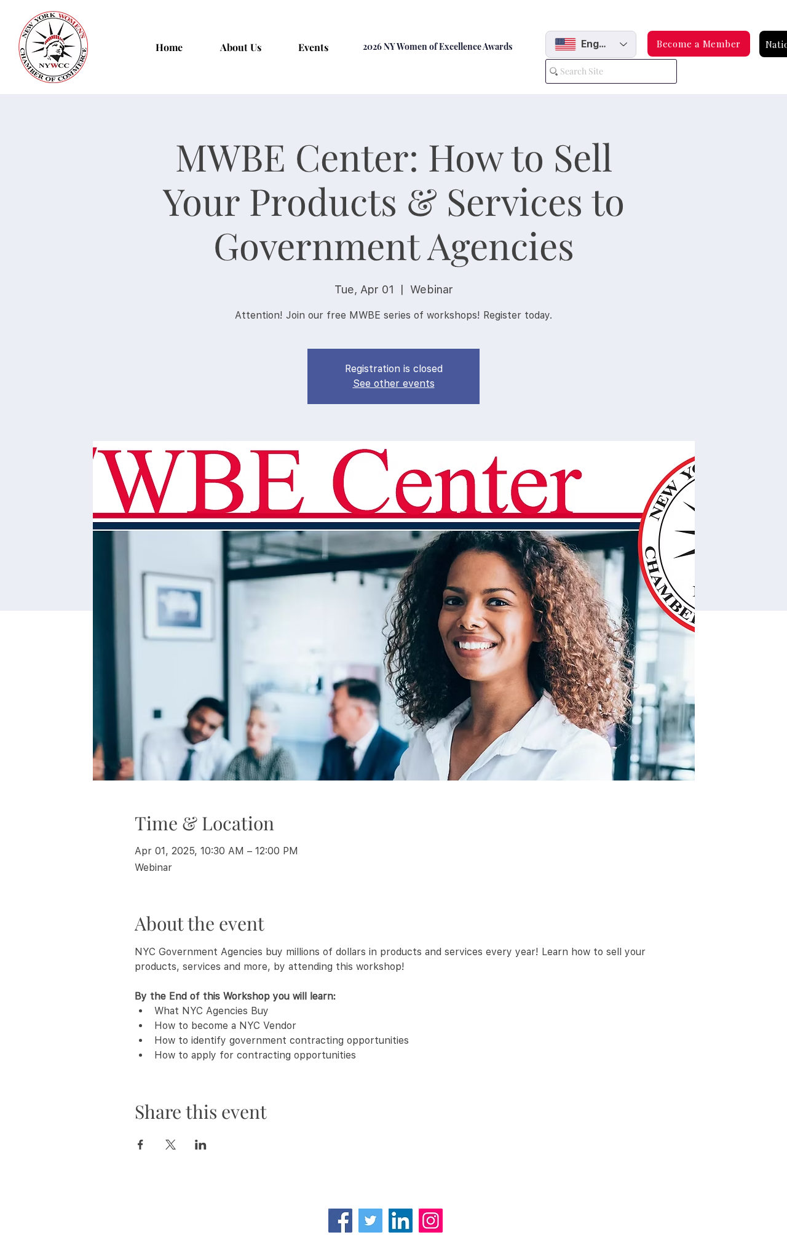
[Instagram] (431, 1221)
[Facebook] (340, 1221)
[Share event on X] (170, 1145)
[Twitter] (370, 1221)
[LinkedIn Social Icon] (401, 1221)
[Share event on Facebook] (140, 1145)
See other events (394, 383)
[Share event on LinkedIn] (201, 1145)
